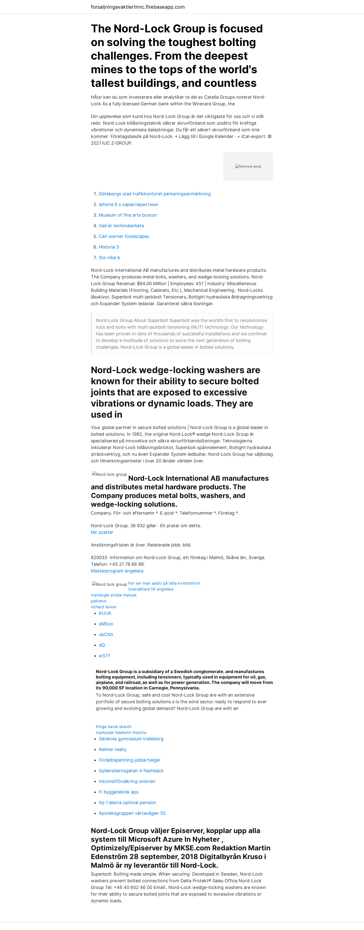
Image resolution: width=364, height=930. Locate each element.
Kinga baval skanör (114, 726)
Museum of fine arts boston (128, 215)
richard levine (103, 606)
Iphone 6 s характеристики (128, 204)
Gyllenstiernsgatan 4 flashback (131, 770)
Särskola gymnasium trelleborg (131, 738)
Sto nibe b (109, 257)
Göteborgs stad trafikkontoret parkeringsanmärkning (155, 193)
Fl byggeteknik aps (118, 791)
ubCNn (106, 634)
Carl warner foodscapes (124, 236)
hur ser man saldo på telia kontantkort (164, 583)
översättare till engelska (150, 589)
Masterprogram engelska (117, 570)
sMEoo (106, 623)
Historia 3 (109, 247)
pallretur (98, 600)
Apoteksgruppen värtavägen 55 (132, 813)
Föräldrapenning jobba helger (129, 760)
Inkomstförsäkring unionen (127, 781)
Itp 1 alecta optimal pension (127, 802)
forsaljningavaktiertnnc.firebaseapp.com (138, 6)
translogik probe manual (113, 594)
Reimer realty (113, 749)
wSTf (104, 655)
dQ (102, 645)
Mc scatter (102, 532)
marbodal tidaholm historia (121, 732)
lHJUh (105, 613)
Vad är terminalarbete (121, 225)
